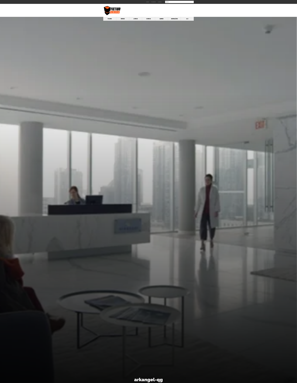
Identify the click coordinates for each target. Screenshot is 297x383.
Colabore (153, 1)
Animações (174, 18)
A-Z (187, 18)
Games (161, 18)
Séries (123, 18)
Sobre (147, 1)
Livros (135, 18)
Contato (160, 1)
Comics (148, 18)
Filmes (110, 18)
